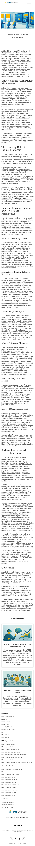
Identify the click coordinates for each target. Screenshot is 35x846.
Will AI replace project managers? (13, 199)
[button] (29, 3)
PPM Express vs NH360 (8, 782)
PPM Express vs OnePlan (9, 779)
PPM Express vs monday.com (10, 772)
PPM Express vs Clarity (8, 787)
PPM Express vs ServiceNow (10, 784)
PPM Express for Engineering (10, 752)
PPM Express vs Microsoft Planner (12, 769)
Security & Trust (6, 727)
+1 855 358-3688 (7, 807)
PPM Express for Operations (10, 749)
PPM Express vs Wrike (8, 777)
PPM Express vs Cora (8, 795)
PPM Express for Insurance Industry (12, 760)
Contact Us (5, 737)
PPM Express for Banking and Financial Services (16, 762)
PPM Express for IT (7, 747)
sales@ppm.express (7, 804)
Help (2, 732)
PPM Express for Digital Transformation (14, 754)
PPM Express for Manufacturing (11, 757)
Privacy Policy (5, 724)
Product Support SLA (8, 729)
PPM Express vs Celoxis (8, 792)
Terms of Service (17, 831)
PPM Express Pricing (7, 716)
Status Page (5, 734)
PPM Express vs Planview (9, 790)
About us (4, 719)
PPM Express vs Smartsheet (10, 774)
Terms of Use (5, 722)
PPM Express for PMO (8, 744)
